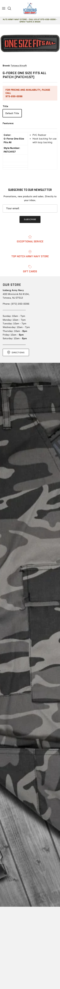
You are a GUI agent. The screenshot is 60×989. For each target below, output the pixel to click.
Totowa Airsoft (19, 65)
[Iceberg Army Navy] (30, 8)
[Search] (11, 8)
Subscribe (30, 219)
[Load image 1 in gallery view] (30, 43)
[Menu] (3, 8)
